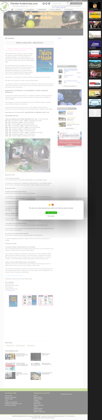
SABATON (91, 38)
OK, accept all (51, 213)
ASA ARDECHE (92, 47)
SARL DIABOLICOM (93, 57)
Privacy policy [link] (51, 216)
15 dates (91, 11)
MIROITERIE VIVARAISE (94, 86)
